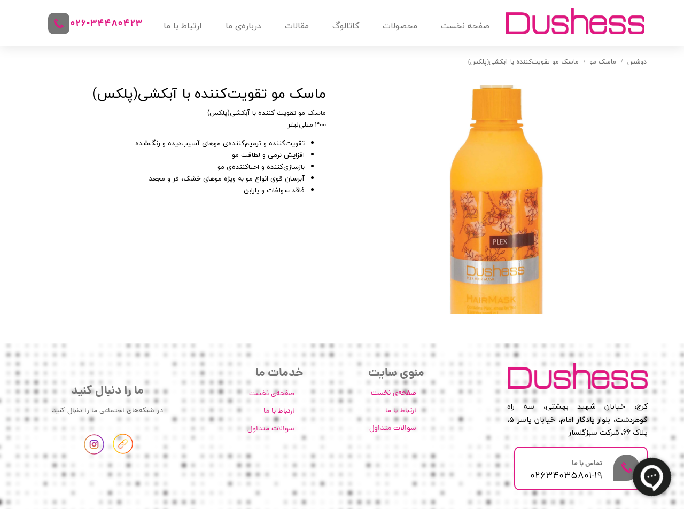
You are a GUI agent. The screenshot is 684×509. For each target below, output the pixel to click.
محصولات (400, 25)
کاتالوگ (345, 25)
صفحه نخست (465, 25)
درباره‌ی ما (243, 25)
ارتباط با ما (183, 25)
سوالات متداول (392, 428)
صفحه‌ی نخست (393, 393)
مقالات (297, 25)
